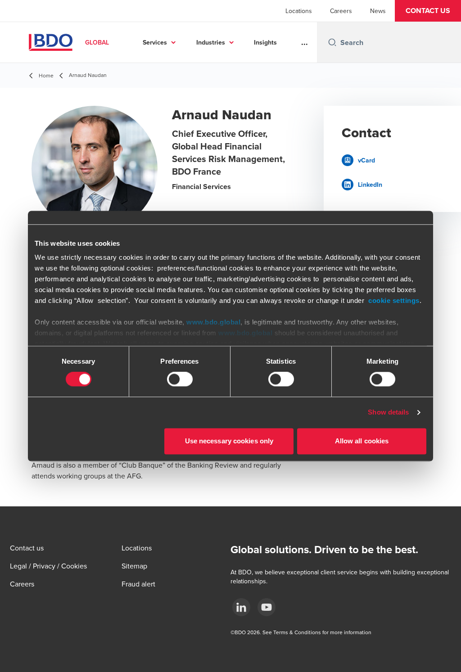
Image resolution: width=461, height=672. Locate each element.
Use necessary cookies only (229, 441)
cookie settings (394, 300)
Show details (388, 412)
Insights (265, 42)
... (304, 42)
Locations (298, 10)
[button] (428, 11)
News (378, 10)
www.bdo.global (213, 322)
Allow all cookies (362, 441)
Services (155, 42)
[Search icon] (332, 42)
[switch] (180, 379)
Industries (210, 42)
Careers (341, 10)
